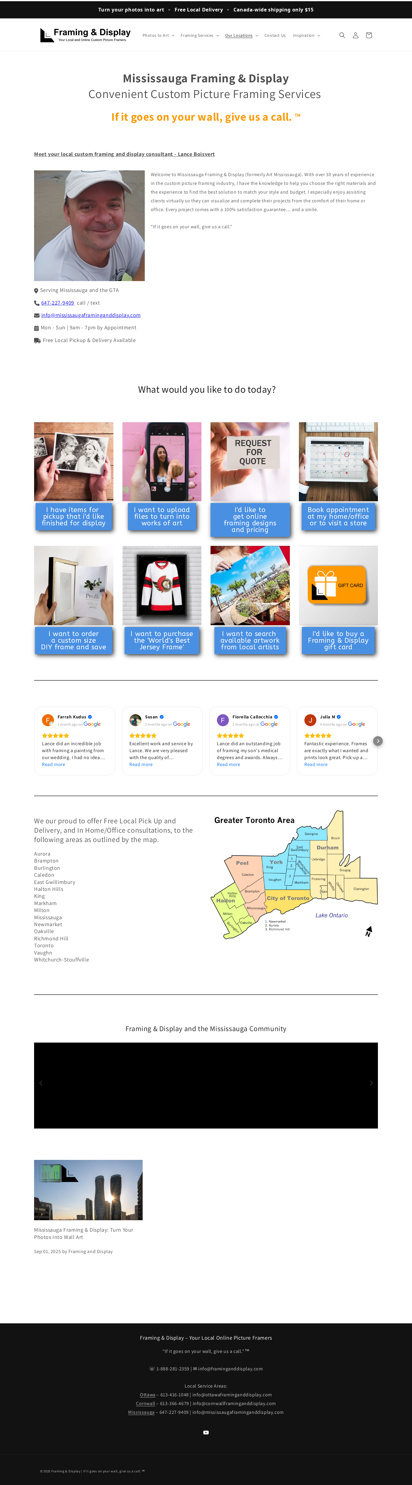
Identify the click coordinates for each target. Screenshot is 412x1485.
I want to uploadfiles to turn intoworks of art (162, 516)
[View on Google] (48, 720)
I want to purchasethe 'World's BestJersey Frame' (162, 640)
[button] (158, 35)
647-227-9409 (57, 302)
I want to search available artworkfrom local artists (250, 640)
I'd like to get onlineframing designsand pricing (250, 520)
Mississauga (141, 1412)
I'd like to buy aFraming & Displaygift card (338, 640)
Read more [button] (53, 764)
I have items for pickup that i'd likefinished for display (74, 516)
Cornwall (145, 1403)
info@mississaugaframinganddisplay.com (91, 315)
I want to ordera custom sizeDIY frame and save (73, 640)
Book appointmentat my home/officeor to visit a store (338, 516)
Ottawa (148, 1395)
